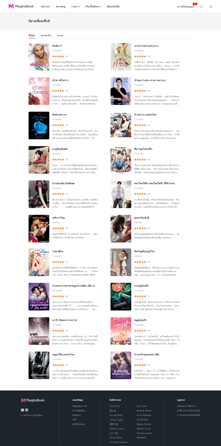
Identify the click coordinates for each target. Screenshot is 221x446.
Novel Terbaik (116, 438)
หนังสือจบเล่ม (78, 424)
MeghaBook (38, 415)
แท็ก (74, 420)
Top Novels (115, 406)
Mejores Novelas (144, 424)
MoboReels (141, 438)
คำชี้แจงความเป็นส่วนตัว (188, 411)
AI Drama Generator (118, 442)
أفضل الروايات (116, 420)
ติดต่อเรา (76, 415)
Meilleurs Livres (144, 429)
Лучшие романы (144, 433)
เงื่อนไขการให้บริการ (186, 406)
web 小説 (114, 433)
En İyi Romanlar (144, 415)
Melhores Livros (117, 429)
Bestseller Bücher (144, 411)
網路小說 (114, 424)
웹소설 (113, 411)
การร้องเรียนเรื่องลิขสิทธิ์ (188, 415)
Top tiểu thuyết (116, 415)
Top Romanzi (142, 420)
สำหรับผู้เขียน (78, 411)
